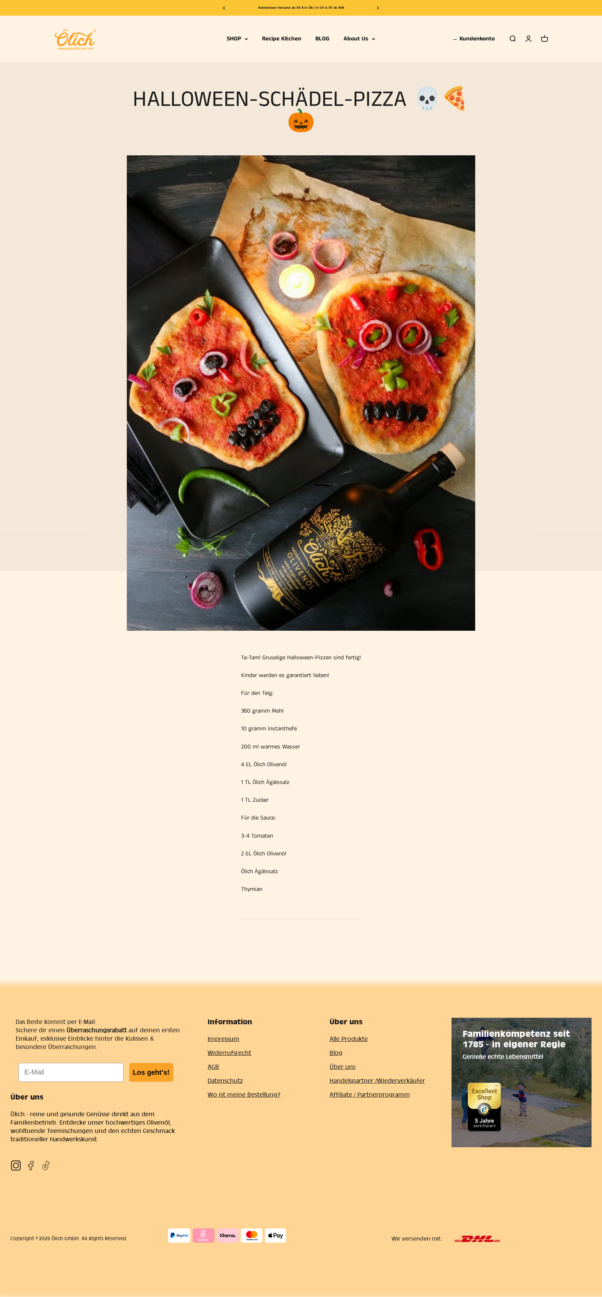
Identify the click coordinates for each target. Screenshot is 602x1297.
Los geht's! (151, 1072)
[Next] (378, 8)
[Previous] (224, 8)
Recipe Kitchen (281, 38)
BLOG (322, 38)
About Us (356, 38)
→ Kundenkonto (473, 38)
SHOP (234, 38)
